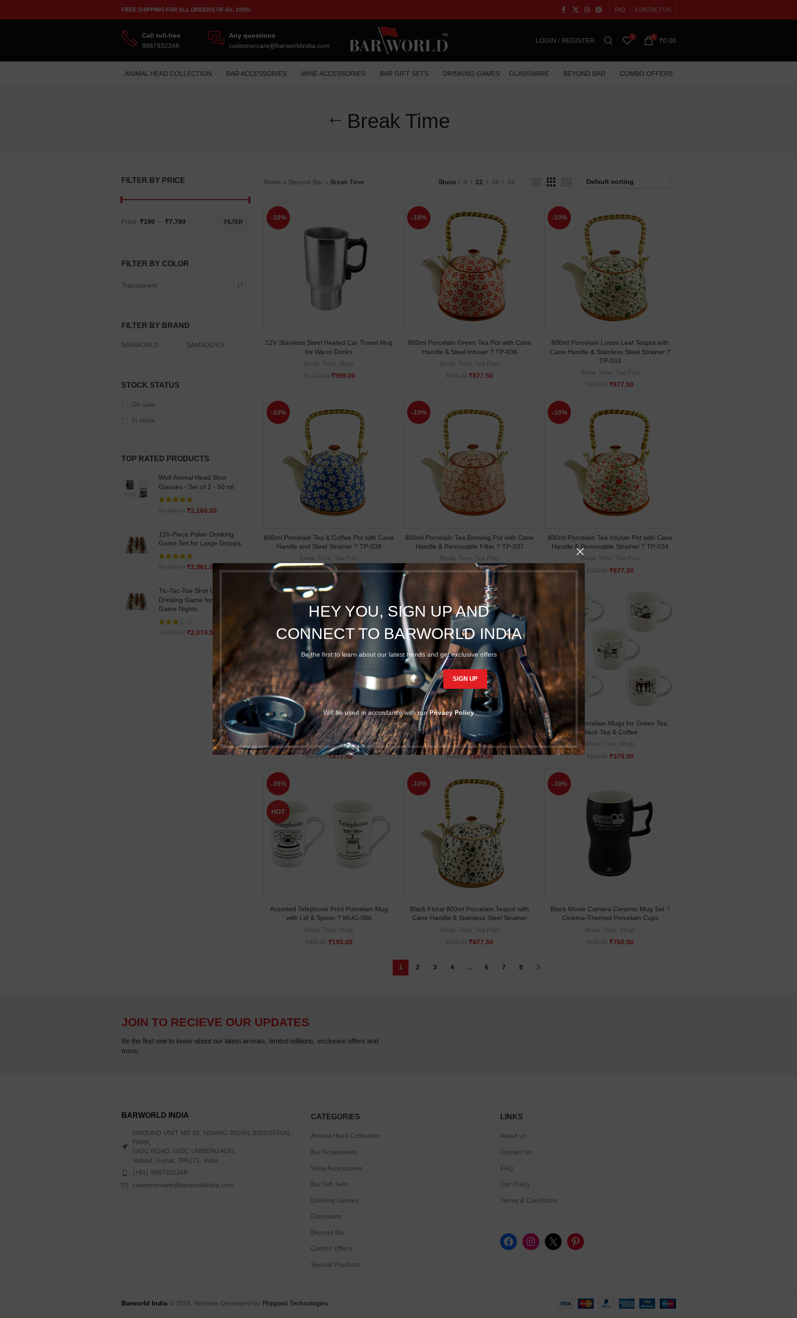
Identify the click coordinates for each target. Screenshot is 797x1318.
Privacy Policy (451, 712)
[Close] (580, 551)
